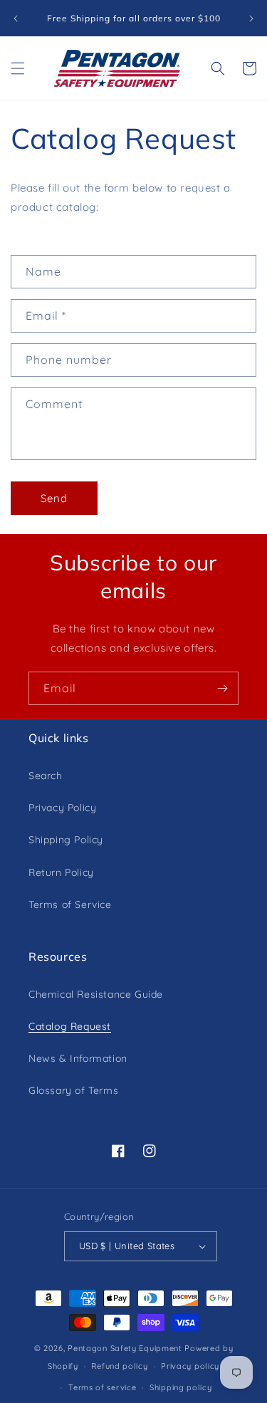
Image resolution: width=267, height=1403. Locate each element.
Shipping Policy (65, 839)
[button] (17, 68)
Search (45, 775)
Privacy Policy (62, 807)
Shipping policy (181, 1387)
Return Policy (61, 872)
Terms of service (102, 1387)
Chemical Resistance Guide (95, 994)
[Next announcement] (251, 18)
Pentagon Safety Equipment (125, 1348)
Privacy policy (190, 1366)
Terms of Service (70, 904)
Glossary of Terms (73, 1090)
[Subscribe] (222, 688)
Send (54, 498)
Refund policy (119, 1366)
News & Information (77, 1058)
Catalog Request (69, 1026)
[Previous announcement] (15, 18)
